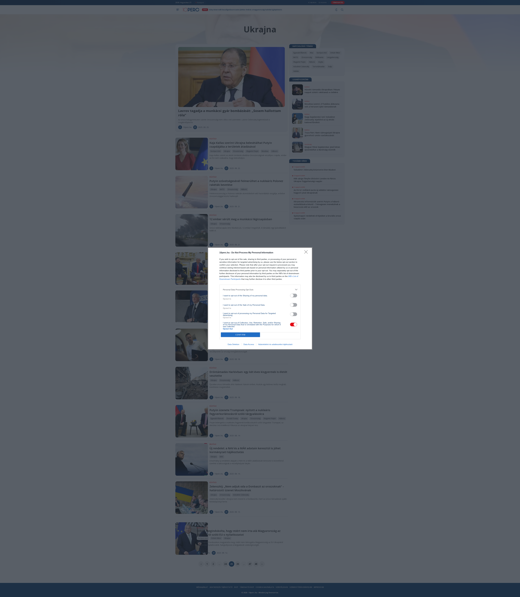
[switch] (293, 295)
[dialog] (260, 298)
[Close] (306, 252)
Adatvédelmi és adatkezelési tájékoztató (275, 344)
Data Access (248, 344)
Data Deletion (233, 344)
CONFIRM (240, 335)
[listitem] (260, 289)
